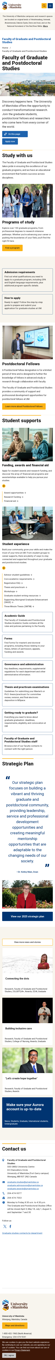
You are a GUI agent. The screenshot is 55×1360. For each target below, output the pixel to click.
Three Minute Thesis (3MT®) (18, 606)
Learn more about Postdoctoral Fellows (24, 406)
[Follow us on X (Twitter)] (5, 1226)
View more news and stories (27, 942)
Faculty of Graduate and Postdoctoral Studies (24, 51)
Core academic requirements (18, 579)
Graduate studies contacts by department (22, 1233)
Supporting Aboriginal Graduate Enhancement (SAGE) (26, 600)
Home (5, 47)
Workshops (9, 591)
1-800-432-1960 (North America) (17, 1333)
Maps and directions (14, 1325)
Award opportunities (14, 492)
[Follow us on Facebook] (10, 1226)
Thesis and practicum (14, 587)
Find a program (12, 248)
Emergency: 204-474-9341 (14, 1337)
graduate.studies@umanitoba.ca (23, 1182)
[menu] (50, 5)
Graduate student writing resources (21, 595)
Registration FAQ (12, 583)
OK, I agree (9, 1355)
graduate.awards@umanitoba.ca (23, 1188)
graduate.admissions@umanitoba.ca (25, 1185)
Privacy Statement (22, 1350)
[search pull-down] (44, 5)
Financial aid (10, 501)
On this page (14, 134)
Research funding (12, 497)
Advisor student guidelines (17, 574)
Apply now (10, 141)
